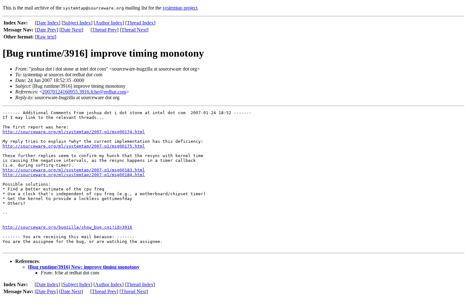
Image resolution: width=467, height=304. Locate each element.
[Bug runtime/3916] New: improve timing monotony (83, 267)
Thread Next (134, 29)
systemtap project (180, 7)
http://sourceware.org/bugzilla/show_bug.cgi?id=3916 (67, 227)
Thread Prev (104, 29)
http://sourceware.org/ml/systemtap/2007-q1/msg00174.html (74, 131)
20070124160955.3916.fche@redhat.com (84, 91)
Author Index (108, 22)
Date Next (71, 29)
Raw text (46, 36)
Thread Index (140, 22)
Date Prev (47, 29)
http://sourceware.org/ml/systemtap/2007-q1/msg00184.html (74, 174)
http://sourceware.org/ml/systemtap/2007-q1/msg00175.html (74, 146)
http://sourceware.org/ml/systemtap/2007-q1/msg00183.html (74, 170)
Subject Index (77, 22)
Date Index (48, 22)
